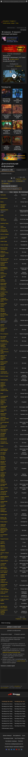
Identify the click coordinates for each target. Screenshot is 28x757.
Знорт (1, 393)
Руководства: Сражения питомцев (8, 718)
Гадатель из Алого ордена (3, 567)
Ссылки (24, 30)
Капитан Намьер (4, 234)
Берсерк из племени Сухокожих (3, 463)
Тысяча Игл (24, 195)
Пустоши (24, 206)
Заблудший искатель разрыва (3, 434)
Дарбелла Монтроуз (2, 319)
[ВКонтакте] (21, 749)
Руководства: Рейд (7, 711)
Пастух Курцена (4, 333)
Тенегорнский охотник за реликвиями (3, 493)
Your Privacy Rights (20, 738)
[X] (9, 749)
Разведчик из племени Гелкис (4, 389)
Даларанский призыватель (3, 439)
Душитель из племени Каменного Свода (3, 357)
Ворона (2, 603)
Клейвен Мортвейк (2, 280)
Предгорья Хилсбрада (24, 592)
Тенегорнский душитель (3, 237)
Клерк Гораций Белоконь (4, 592)
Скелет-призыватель (3, 273)
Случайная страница (11, 741)
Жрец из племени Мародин (2, 310)
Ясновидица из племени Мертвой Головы (4, 612)
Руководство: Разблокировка (21, 704)
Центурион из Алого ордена (3, 607)
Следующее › (19, 179)
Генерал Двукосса (2, 542)
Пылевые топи (24, 372)
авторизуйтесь (17, 686)
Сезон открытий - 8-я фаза (9, 186)
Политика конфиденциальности (14, 744)
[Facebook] (14, 749)
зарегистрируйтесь (4, 687)
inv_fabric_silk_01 (14, 59)
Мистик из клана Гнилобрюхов (4, 259)
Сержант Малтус (2, 325)
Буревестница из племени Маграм (4, 498)
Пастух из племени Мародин (2, 368)
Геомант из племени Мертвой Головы (3, 474)
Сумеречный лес (24, 211)
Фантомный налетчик (3, 337)
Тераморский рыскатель (3, 426)
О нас (23, 735)
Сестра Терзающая (3, 219)
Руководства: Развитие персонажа (21, 713)
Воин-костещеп (4, 376)
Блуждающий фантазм (3, 484)
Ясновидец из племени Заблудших (3, 345)
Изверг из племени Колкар (4, 252)
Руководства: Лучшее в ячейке (21, 706)
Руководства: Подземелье (8, 708)
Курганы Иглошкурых (24, 273)
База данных (6, 21)
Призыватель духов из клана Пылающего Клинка (4, 530)
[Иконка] (4, 39)
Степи (24, 198)
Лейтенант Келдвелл (3, 549)
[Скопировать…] (11, 178)
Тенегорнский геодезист (3, 585)
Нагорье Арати (24, 202)
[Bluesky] (11, 749)
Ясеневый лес (24, 241)
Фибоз (2, 202)
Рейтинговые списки (7, 728)
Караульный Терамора (3, 414)
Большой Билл (4, 198)
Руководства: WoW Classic (21, 701)
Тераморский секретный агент (4, 372)
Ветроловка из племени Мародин (4, 264)
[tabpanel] (14, 398)
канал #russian (21, 661)
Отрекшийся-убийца (3, 410)
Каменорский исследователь (4, 230)
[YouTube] (16, 749)
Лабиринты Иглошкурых (24, 596)
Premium (20, 741)
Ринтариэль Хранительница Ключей (4, 315)
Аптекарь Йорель (2, 255)
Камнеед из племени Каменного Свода (3, 468)
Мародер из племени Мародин (3, 206)
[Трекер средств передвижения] (14, 156)
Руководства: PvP (19, 718)
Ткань (17, 23)
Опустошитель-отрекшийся (4, 430)
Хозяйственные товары (8, 23)
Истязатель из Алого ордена (4, 571)
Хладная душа (3, 514)
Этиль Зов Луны (4, 245)
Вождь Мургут (4, 521)
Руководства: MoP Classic (8, 701)
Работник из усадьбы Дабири (4, 588)
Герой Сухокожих (3, 227)
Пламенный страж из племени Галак (4, 581)
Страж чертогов (4, 596)
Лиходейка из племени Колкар (4, 341)
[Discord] (6, 749)
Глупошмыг (3, 195)
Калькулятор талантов (8, 725)
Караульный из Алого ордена (4, 557)
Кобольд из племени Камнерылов (3, 510)
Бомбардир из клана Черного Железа (4, 269)
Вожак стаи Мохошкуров (3, 518)
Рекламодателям (8, 738)
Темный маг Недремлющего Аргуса (4, 300)
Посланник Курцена (3, 505)
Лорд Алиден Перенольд (3, 284)
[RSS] (19, 749)
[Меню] (1, 1)
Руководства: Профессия (8, 706)
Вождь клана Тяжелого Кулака (3, 305)
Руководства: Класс (7, 704)
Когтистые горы (24, 219)
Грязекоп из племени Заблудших (3, 288)
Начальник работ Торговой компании (4, 419)
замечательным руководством (11, 652)
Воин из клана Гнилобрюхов (3, 248)
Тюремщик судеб (3, 276)
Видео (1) (14, 69)
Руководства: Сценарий (8, 721)
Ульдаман (24, 237)
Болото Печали (24, 230)
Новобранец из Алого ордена (4, 449)
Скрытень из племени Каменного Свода (3, 402)
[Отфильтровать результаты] (14, 178)
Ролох (1, 446)
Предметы (12, 21)
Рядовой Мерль (4, 209)
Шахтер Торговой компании (2, 458)
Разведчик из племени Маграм (3, 329)
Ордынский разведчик (3, 525)
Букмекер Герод (4, 223)
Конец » (24, 179)
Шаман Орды (3, 241)
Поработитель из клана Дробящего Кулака (4, 294)
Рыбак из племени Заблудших (3, 480)
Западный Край (24, 280)
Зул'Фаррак (24, 603)
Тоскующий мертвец (3, 564)
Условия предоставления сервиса (14, 746)
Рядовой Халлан (4, 539)
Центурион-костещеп (3, 453)
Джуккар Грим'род (2, 546)
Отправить (18, 66)
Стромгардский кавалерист (4, 397)
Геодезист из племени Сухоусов (3, 576)
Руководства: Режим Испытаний (8, 723)
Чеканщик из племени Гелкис (4, 442)
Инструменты (17, 735)
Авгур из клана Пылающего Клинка (4, 363)
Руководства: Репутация (8, 716)
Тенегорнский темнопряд (3, 407)
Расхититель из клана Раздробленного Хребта (4, 351)
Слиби (1, 215)
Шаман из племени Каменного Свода (3, 384)
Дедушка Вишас (4, 560)
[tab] (7, 170)
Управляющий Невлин (3, 502)
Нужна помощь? (7, 735)
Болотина (24, 269)
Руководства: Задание (8, 713)
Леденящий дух (4, 379)
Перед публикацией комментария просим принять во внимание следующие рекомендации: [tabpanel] (14, 662)
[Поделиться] (26, 1)
